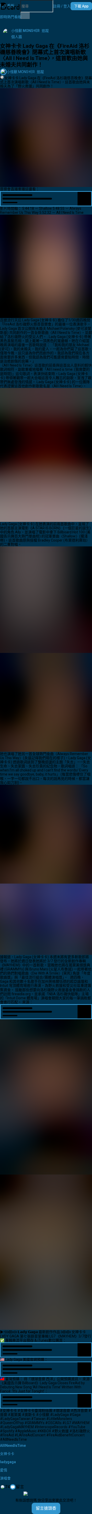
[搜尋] (25, 15)
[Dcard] (10, 6)
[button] (62, 6)
